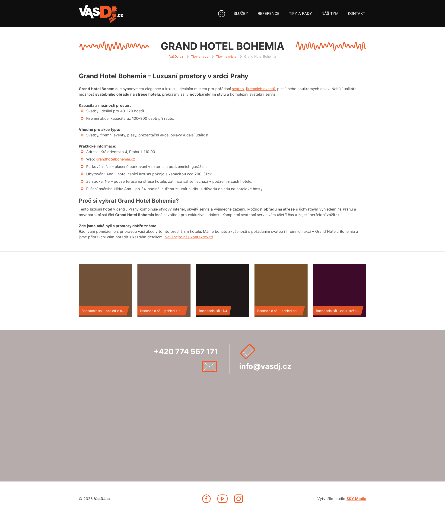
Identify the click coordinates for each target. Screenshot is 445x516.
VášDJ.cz (176, 56)
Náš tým (329, 13)
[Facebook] (206, 498)
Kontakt (356, 13)
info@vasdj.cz (265, 366)
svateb (238, 88)
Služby (241, 13)
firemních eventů (260, 88)
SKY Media (356, 498)
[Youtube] (222, 498)
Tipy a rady (300, 13)
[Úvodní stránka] (221, 13)
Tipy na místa (226, 56)
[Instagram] (238, 498)
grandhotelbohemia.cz (115, 159)
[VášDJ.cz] (101, 14)
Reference (269, 13)
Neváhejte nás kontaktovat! (189, 237)
